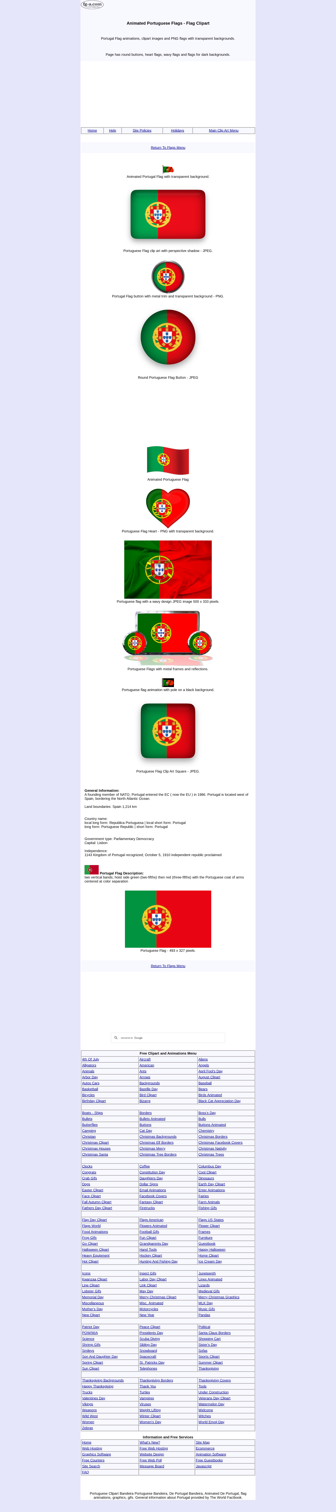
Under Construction (213, 1392)
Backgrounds (149, 1083)
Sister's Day (207, 1345)
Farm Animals (209, 1202)
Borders (145, 1113)
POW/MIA (90, 1333)
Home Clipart (208, 1255)
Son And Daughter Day (100, 1356)
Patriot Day (90, 1327)
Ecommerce (205, 1448)
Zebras (87, 1428)
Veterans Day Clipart (214, 1398)
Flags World (91, 1226)
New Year (146, 1315)
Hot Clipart (90, 1261)
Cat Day (145, 1131)
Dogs (86, 1184)
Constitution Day (152, 1172)
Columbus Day (209, 1166)
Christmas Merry (152, 1148)
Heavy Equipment (96, 1255)
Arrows (144, 1077)
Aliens (203, 1059)
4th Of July (90, 1059)
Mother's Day (92, 1309)
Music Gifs (206, 1309)
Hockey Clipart (150, 1255)
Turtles (144, 1392)
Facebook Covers (153, 1196)
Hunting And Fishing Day (158, 1261)
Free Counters (93, 1460)
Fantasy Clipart (151, 1202)
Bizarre (144, 1101)
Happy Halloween (211, 1249)
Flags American (151, 1220)
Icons (86, 1273)
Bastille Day (148, 1089)
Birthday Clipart (94, 1101)
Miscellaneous (93, 1303)
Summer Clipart (210, 1362)
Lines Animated (210, 1279)
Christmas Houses (96, 1148)
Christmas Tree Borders (158, 1154)
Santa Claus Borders (214, 1333)
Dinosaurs (206, 1178)
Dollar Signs (148, 1184)
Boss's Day (207, 1113)
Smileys (88, 1351)
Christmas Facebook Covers (220, 1142)
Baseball (205, 1083)
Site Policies (142, 130)
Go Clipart (90, 1244)
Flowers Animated (153, 1226)
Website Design (152, 1454)
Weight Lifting (150, 1410)
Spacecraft (147, 1356)
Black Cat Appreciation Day (219, 1101)
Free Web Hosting (154, 1448)
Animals (88, 1071)
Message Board (152, 1466)
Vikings (87, 1404)
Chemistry (206, 1131)
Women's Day (150, 1422)
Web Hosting (92, 1448)
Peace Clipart (149, 1327)
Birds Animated (210, 1095)
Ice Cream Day (210, 1261)
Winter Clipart (150, 1416)
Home (92, 130)
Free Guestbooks (209, 1460)
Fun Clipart (147, 1238)
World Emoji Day (211, 1422)
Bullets (87, 1119)
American (146, 1065)
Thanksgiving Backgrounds (103, 1380)
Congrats (89, 1172)
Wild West (90, 1416)
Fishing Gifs (207, 1208)
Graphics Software (96, 1454)
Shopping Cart (209, 1339)
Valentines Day (93, 1398)
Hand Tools (148, 1249)
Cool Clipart (207, 1172)
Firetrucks (147, 1208)
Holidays (177, 130)
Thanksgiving (208, 1368)
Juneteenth (207, 1273)
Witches (204, 1416)
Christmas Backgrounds (158, 1137)
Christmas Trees (211, 1154)
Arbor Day (90, 1077)
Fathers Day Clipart (97, 1208)
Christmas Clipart (95, 1142)
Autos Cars (90, 1083)
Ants (142, 1071)
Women (88, 1422)
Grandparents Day (153, 1244)
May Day (146, 1291)
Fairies (203, 1196)
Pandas (204, 1315)
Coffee (144, 1166)
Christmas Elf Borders (156, 1142)
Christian (89, 1137)
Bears (203, 1089)
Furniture (205, 1238)
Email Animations (152, 1190)
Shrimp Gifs (91, 1345)
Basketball (90, 1089)
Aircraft (145, 1059)
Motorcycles (148, 1309)
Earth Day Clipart (211, 1184)
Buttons (145, 1125)
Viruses (145, 1404)
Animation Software (211, 1454)
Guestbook (206, 1244)
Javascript (204, 1466)
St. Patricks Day (151, 1362)
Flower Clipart (209, 1226)
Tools (202, 1386)
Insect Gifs (147, 1273)
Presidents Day (151, 1333)
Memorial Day (93, 1297)
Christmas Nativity (212, 1148)
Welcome (205, 1410)
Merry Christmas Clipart (157, 1297)
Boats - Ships (92, 1113)
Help (112, 130)
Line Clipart (91, 1285)
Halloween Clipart (95, 1249)
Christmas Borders (212, 1137)
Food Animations (95, 1232)
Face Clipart (91, 1196)
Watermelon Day (211, 1404)
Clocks (87, 1166)
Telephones (148, 1368)
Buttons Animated (212, 1125)
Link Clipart (148, 1285)
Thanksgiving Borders (156, 1380)
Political (204, 1327)
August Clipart (209, 1077)
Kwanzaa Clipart (94, 1279)
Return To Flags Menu (168, 148)
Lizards (204, 1285)
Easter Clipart (92, 1190)
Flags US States (211, 1220)
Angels (203, 1065)
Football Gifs (149, 1232)
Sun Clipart (90, 1368)
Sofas (202, 1351)
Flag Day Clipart (94, 1220)
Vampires (146, 1398)
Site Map (203, 1442)
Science (88, 1339)
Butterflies (90, 1125)
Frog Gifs (89, 1238)
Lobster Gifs (91, 1291)
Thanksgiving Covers (214, 1380)
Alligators (89, 1065)
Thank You (147, 1386)
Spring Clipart (92, 1362)
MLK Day (205, 1303)
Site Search (91, 1466)
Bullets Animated (152, 1119)
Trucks (87, 1392)
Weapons (89, 1410)
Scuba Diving (149, 1339)
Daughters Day (151, 1178)
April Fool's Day (210, 1071)
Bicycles (88, 1095)
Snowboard (148, 1351)
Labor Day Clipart (153, 1279)
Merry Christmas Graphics (218, 1297)
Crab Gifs (89, 1178)
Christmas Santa (95, 1154)
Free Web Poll (151, 1460)
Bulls (202, 1119)
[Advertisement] (168, 94)
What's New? (150, 1442)
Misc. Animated (151, 1303)
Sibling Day (148, 1345)
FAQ (85, 1472)
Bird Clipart (148, 1095)
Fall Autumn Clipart (96, 1202)
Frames (204, 1232)
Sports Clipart (209, 1356)
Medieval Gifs (209, 1291)
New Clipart (91, 1315)
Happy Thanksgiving (97, 1386)
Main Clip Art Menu (224, 130)
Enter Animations (211, 1190)
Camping (89, 1131)
